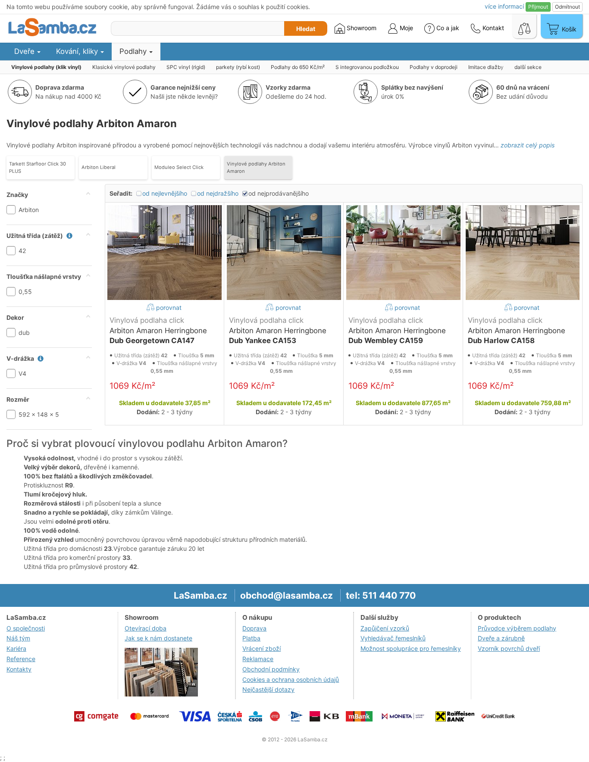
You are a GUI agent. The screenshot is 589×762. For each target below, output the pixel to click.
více (504, 6)
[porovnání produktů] (524, 26)
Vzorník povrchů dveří (509, 648)
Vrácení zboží (261, 648)
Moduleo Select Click (179, 167)
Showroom (360, 27)
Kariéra (16, 648)
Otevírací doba (145, 628)
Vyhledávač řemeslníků (393, 638)
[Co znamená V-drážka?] (38, 358)
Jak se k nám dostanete (158, 638)
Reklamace (257, 658)
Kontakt (492, 27)
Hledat (305, 28)
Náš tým (18, 638)
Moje (405, 27)
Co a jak (447, 27)
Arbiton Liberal (98, 167)
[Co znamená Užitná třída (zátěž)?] (67, 235)
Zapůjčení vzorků (384, 628)
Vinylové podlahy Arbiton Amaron (256, 167)
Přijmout (538, 6)
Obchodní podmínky (271, 669)
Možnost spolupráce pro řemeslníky (410, 648)
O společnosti (25, 628)
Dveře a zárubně (501, 638)
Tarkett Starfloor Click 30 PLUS (37, 167)
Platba (251, 638)
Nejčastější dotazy (268, 689)
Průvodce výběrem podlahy (517, 628)
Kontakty (18, 669)
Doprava (254, 628)
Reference (20, 658)
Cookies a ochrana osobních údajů (290, 679)
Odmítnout (567, 6)
